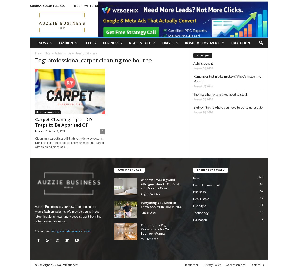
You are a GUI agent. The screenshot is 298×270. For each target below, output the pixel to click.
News (43, 43)
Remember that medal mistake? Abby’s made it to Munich (227, 79)
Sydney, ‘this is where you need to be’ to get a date (228, 107)
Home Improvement (202, 43)
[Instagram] (59, 241)
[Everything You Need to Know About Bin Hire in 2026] (125, 209)
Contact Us (257, 265)
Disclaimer (191, 265)
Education (240, 43)
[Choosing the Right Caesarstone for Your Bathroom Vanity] (125, 231)
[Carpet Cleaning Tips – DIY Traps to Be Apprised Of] (70, 91)
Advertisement (235, 265)
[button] (261, 43)
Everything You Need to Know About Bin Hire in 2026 (161, 205)
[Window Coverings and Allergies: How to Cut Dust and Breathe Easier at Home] (125, 186)
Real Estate (140, 43)
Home (38, 53)
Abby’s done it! (203, 63)
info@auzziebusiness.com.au (71, 231)
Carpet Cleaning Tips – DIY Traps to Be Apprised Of (64, 122)
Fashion (66, 43)
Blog (77, 5)
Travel (168, 43)
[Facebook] (39, 241)
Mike (38, 131)
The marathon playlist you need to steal (220, 94)
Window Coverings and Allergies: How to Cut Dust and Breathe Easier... (160, 184)
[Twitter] (68, 241)
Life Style (199, 206)
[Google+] (49, 241)
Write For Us (93, 5)
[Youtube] (77, 241)
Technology (201, 213)
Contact (113, 5)
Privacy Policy (212, 265)
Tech (88, 43)
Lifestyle (203, 55)
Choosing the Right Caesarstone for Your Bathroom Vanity (156, 229)
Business (111, 43)
